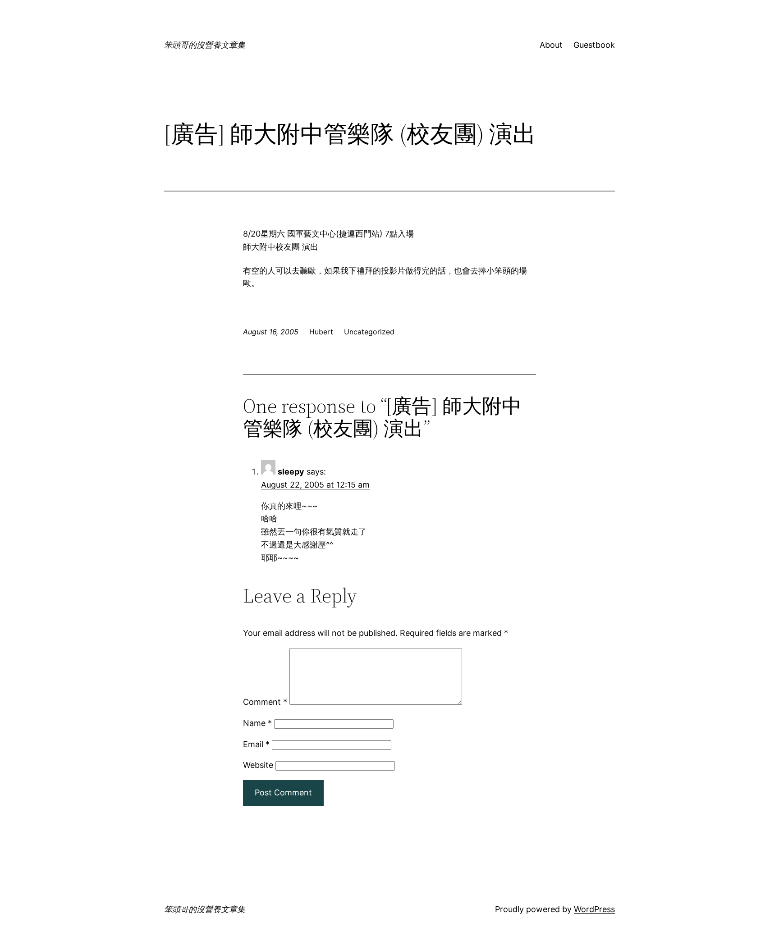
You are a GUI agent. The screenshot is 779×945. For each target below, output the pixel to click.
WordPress (594, 909)
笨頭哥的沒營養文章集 (204, 45)
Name (257, 723)
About (551, 45)
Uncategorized (369, 331)
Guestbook (594, 45)
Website (258, 765)
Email (256, 744)
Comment (265, 702)
